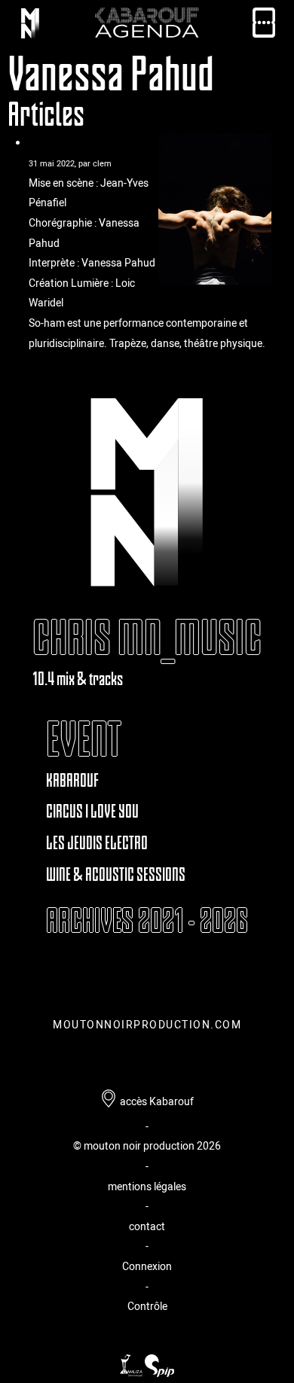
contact (147, 1226)
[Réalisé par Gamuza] (132, 1373)
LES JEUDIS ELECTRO (97, 843)
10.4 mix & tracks (77, 679)
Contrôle (147, 1306)
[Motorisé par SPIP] (159, 1373)
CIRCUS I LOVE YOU (92, 811)
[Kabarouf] (30, 26)
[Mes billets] (263, 26)
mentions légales (147, 1186)
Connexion (147, 1266)
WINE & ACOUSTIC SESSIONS (115, 874)
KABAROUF (72, 780)
